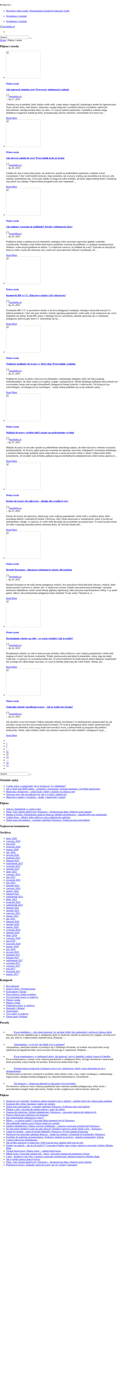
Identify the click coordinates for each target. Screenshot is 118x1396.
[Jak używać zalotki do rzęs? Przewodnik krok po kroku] (23, 146)
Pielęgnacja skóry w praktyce (20, 1005)
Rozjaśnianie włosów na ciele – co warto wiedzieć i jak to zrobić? (39, 638)
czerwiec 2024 (13, 888)
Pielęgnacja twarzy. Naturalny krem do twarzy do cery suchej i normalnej (41, 1389)
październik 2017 (14, 960)
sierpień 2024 (12, 885)
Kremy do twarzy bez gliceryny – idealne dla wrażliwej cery (37, 501)
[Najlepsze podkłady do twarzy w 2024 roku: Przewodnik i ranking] (23, 352)
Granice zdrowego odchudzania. (22, 1364)
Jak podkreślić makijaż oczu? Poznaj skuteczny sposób (32, 1347)
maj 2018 (10, 941)
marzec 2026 (12, 849)
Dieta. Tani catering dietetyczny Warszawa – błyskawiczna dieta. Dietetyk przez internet (49, 811)
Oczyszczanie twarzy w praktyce (22, 997)
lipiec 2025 (11, 871)
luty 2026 (10, 852)
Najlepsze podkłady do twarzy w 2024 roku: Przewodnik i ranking (40, 364)
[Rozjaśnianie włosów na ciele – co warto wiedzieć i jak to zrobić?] (23, 626)
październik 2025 (14, 863)
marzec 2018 (12, 946)
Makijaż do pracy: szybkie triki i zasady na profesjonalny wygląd (40, 432)
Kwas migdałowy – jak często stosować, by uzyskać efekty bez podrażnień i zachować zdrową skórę (63, 1032)
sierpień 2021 (12, 910)
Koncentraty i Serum (16, 991)
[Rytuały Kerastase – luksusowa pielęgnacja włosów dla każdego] (23, 557)
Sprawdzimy (12, 1011)
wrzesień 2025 (13, 866)
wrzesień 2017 (13, 963)
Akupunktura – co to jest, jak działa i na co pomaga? (39, 1044)
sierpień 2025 (12, 869)
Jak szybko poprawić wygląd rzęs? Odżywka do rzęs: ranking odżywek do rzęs (44, 1367)
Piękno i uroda (12, 83)
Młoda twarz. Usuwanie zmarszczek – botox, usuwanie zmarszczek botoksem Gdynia (47, 1378)
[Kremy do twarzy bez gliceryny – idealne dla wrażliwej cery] (23, 489)
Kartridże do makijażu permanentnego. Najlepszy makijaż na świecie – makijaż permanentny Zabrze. (55, 1361)
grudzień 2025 (13, 858)
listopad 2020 (12, 921)
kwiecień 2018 (13, 943)
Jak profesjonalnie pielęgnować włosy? (25, 1342)
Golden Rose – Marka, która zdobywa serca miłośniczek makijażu (38, 817)
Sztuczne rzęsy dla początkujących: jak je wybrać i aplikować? (36, 794)
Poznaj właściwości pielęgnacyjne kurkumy (27, 1339)
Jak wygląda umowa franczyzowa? (23, 1383)
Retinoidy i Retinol (15, 1008)
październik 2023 (14, 896)
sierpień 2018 (12, 932)
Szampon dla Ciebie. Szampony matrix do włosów (30, 1328)
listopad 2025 (12, 860)
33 (7, 757)
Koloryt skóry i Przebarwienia (20, 989)
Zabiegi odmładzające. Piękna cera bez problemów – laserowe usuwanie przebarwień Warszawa (53, 1350)
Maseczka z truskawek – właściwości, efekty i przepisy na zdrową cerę (40, 791)
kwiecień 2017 (13, 971)
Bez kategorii (12, 986)
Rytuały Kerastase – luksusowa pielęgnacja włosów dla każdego (39, 569)
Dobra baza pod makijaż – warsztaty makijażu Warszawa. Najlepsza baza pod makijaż (48, 820)
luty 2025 (10, 882)
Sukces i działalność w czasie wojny (23, 809)
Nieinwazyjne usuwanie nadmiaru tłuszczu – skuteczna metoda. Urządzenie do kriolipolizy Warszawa (55, 1359)
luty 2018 (10, 949)
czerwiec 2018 (13, 938)
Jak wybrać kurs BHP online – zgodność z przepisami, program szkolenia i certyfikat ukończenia (53, 789)
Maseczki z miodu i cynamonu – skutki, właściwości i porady (36, 797)
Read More (11, 118)
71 (7, 765)
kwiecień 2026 (13, 846)
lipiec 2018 (11, 935)
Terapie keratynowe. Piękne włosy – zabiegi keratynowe (33, 1375)
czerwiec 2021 (13, 913)
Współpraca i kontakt (16, 16)
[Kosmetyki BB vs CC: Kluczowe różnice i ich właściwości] (23, 283)
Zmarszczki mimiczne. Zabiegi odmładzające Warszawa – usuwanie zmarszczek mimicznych (51, 1336)
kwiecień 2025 (13, 880)
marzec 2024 (12, 891)
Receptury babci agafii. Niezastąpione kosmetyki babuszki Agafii (37, 11)
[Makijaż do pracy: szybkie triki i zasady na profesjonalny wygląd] (23, 420)
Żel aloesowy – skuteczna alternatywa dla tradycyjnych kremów (45, 1308)
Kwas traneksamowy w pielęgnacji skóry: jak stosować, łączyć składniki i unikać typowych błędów (62, 1056)
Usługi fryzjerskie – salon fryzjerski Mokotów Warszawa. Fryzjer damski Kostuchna (47, 1356)
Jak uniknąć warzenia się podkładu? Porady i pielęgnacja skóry (39, 226)
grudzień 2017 (13, 955)
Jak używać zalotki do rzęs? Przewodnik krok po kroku (35, 158)
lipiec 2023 (11, 899)
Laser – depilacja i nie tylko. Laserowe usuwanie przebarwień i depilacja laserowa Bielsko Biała (52, 1381)
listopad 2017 (12, 957)
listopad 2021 (12, 907)
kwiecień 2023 (13, 902)
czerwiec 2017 (13, 966)
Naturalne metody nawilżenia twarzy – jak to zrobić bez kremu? (39, 707)
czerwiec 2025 (13, 874)
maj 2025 (10, 877)
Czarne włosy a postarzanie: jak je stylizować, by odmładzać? (36, 786)
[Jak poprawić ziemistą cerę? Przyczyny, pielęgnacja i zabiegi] (23, 77)
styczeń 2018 (12, 952)
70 (7, 763)
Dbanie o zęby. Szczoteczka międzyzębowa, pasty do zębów (35, 1334)
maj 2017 (10, 968)
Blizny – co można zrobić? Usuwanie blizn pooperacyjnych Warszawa (40, 1345)
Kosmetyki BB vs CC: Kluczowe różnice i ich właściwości (35, 295)
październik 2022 (14, 905)
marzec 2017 (12, 974)
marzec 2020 (12, 927)
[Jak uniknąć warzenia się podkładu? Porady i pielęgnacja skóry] (23, 214)
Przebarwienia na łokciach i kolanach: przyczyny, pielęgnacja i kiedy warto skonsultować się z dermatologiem (59, 1295)
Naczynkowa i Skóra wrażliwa (21, 994)
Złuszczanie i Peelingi (16, 1016)
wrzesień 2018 (13, 930)
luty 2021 (10, 918)
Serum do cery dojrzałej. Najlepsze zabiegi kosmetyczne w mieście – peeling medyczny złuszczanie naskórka (59, 1325)
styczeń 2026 (12, 855)
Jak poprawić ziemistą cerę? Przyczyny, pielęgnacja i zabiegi (37, 89)
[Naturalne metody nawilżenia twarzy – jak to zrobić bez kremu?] (23, 695)
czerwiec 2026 (13, 841)
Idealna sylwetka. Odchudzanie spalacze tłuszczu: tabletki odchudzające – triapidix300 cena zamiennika (56, 814)
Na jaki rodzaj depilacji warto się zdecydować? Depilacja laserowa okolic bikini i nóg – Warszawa (54, 1353)
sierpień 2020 (12, 924)
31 (7, 751)
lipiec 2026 (11, 838)
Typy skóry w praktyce (17, 1013)
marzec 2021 (12, 916)
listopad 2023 (12, 894)
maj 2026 (10, 844)
